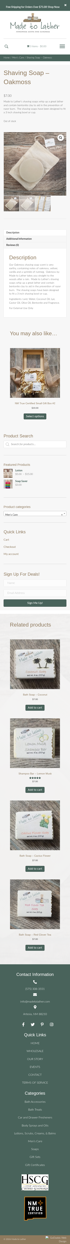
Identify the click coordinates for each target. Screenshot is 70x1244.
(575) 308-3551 (35, 989)
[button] (62, 46)
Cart (6, 539)
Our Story (35, 1059)
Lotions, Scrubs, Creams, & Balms (35, 1133)
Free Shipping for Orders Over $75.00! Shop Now (33, 7)
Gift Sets (35, 1157)
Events (35, 1067)
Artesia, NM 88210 (35, 1014)
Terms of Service (35, 1082)
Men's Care (18, 58)
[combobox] (35, 513)
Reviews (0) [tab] (12, 245)
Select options (35, 416)
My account (11, 554)
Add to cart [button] (35, 707)
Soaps (35, 1149)
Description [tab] (12, 232)
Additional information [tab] (19, 239)
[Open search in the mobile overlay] (35, 444)
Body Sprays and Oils (35, 1125)
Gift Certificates (35, 1165)
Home (7, 58)
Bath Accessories (35, 1101)
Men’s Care (35, 1141)
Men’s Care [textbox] (34, 515)
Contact (35, 1074)
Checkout (10, 546)
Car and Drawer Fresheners (35, 1117)
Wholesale (35, 1051)
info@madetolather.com (35, 1001)
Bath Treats (35, 1109)
